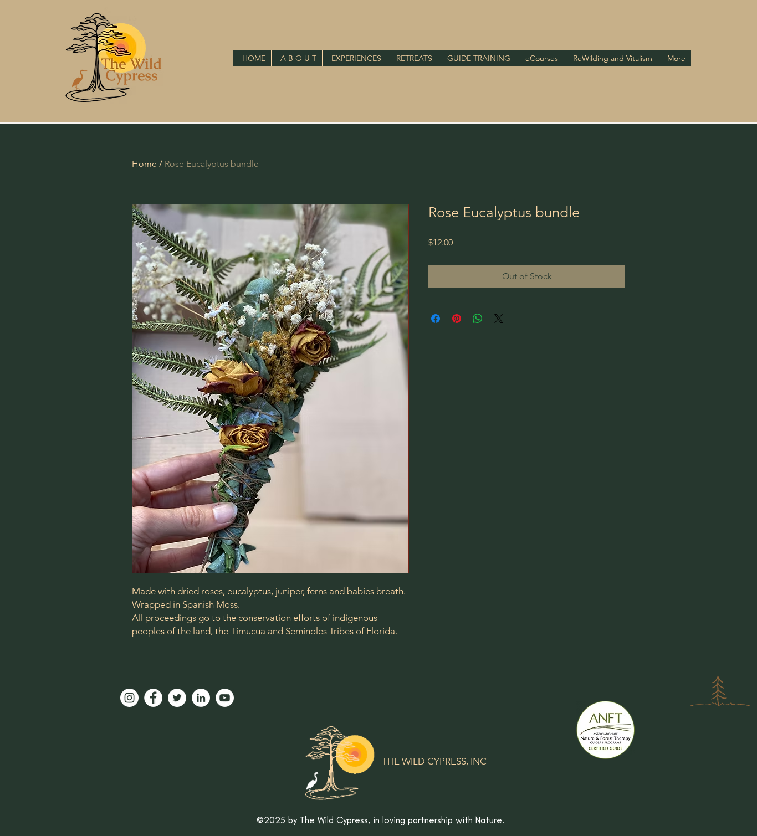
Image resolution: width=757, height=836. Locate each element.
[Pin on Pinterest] (456, 318)
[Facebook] (153, 698)
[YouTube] (225, 698)
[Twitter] (177, 698)
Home (144, 163)
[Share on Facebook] (435, 318)
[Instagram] (129, 698)
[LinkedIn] (201, 698)
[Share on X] (498, 318)
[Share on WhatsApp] (477, 318)
